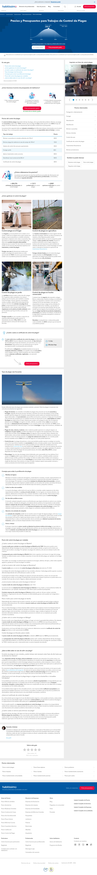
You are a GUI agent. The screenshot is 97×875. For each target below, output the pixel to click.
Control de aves (70, 137)
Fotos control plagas (88, 162)
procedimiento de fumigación (15, 670)
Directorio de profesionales (26, 6)
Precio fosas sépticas (39, 767)
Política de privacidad (39, 863)
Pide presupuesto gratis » (89, 67)
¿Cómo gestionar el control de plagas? (15, 68)
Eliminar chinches (71, 133)
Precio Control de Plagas (8, 833)
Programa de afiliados (56, 845)
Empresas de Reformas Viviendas (34, 812)
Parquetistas (28, 815)
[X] (83, 844)
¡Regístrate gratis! (56, 2)
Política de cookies (53, 863)
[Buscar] (65, 6)
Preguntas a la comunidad (57, 805)
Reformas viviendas (81, 10)
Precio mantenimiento (26, 14)
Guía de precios (41, 6)
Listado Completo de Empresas (82, 807)
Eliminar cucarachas (71, 129)
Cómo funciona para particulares (10, 841)
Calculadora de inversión (32, 852)
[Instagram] (75, 844)
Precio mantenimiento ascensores (74, 771)
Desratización (70, 120)
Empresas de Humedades (32, 808)
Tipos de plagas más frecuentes (13, 72)
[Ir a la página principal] (9, 6)
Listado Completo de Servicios (82, 803)
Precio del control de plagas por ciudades (16, 76)
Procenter (52, 812)
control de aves (17, 446)
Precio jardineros (69, 767)
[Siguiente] (92, 100)
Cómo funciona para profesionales (35, 841)
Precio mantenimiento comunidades (12, 775)
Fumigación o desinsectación (74, 112)
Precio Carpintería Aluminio (8, 826)
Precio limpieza (6, 771)
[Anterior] (69, 100)
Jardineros (28, 819)
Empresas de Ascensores (32, 801)
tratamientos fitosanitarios (40, 249)
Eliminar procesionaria (72, 150)
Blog (49, 6)
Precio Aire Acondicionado (8, 815)
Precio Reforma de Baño (8, 801)
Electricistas (28, 826)
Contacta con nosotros (80, 841)
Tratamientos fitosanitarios (73, 145)
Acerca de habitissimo (56, 841)
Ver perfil (8, 738)
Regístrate (4, 845)
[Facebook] (79, 844)
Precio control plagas (8, 767)
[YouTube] (87, 844)
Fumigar (68, 116)
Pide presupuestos (89, 6)
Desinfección (69, 124)
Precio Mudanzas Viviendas (8, 808)
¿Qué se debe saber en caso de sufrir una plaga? (18, 78)
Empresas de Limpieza (31, 805)
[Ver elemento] (73, 100)
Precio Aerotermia (6, 805)
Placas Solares (61, 10)
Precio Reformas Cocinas (8, 822)
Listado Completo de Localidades (83, 810)
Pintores (27, 822)
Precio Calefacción (6, 829)
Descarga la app (30, 849)
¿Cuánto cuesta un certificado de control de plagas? (19, 70)
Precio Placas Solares (7, 819)
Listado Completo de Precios (82, 800)
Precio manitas (38, 771)
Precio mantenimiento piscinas (42, 775)
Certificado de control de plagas (75, 141)
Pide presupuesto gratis (55, 47)
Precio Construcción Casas (8, 812)
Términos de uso (25, 863)
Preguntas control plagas (74, 166)
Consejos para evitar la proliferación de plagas (18, 74)
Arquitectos (28, 833)
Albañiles (28, 829)
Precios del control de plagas (13, 66)
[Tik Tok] (91, 844)
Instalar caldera (23, 10)
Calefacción (3, 10)
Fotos (51, 808)
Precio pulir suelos (70, 775)
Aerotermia (41, 10)
